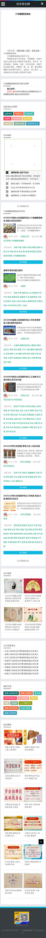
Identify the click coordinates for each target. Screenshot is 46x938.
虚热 (24, 415)
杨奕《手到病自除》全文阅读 (28, 183)
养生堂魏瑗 (23, 698)
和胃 (19, 305)
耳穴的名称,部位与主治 (25, 187)
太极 (28, 349)
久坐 (16, 354)
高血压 (30, 525)
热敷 (32, 354)
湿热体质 (27, 118)
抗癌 (16, 415)
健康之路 (25, 339)
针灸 (20, 473)
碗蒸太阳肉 (36, 251)
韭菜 (21, 410)
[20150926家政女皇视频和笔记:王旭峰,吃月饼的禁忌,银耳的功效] (9, 387)
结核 (36, 410)
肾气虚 (40, 534)
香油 (12, 251)
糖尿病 (24, 525)
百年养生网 (23, 4)
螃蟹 (28, 419)
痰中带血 (9, 431)
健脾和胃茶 (32, 301)
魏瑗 (6, 703)
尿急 (30, 529)
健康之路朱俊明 (11, 708)
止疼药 (10, 358)
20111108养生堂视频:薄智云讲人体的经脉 (21, 446)
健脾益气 (23, 297)
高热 (32, 419)
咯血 (17, 410)
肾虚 (15, 473)
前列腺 (10, 538)
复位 (29, 358)
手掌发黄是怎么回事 (28, 191)
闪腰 (36, 349)
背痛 (7, 354)
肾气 (19, 542)
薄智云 (25, 473)
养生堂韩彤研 (10, 698)
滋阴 (16, 419)
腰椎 (20, 354)
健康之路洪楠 (10, 713)
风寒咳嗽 (30, 415)
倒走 (15, 349)
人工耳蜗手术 (25, 703)
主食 (25, 410)
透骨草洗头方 (32, 123)
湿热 (7, 419)
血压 (13, 529)
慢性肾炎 (17, 525)
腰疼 (19, 349)
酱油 (30, 247)
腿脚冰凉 (19, 481)
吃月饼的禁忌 (16, 400)
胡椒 (38, 247)
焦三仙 (29, 293)
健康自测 (15, 191)
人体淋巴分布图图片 (28, 195)
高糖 (36, 423)
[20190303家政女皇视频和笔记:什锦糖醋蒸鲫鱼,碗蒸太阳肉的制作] (9, 228)
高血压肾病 (28, 534)
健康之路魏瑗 (26, 693)
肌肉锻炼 (17, 358)
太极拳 (16, 345)
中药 (5, 297)
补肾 (35, 525)
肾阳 (30, 542)
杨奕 (13, 183)
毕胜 (37, 354)
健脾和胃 (15, 297)
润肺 (12, 415)
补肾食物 (33, 538)
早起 (35, 427)
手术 (24, 349)
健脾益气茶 (36, 293)
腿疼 (12, 354)
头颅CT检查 (25, 708)
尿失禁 (35, 529)
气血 (13, 481)
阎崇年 (8, 301)
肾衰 (11, 534)
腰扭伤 (34, 345)
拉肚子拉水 (24, 172)
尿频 (22, 529)
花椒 (15, 247)
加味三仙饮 (16, 301)
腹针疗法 (13, 477)
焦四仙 (24, 301)
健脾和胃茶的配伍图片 (13, 270)
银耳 (20, 419)
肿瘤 (5, 410)
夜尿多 (6, 534)
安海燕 (37, 542)
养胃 (20, 293)
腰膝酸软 (31, 473)
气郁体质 (17, 118)
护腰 (33, 358)
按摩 (24, 354)
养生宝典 (35, 51)
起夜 (35, 534)
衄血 (12, 419)
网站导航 (21, 51)
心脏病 (38, 406)
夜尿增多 (21, 538)
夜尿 (40, 529)
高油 (31, 423)
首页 (28, 51)
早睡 (31, 427)
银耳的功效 (24, 423)
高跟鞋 (24, 358)
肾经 (7, 477)
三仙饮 (24, 305)
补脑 (13, 423)
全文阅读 (23, 262)
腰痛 (32, 349)
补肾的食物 (12, 542)
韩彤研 (34, 698)
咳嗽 (33, 406)
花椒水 (25, 247)
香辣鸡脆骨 (8, 256)
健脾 (23, 286)
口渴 (37, 419)
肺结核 (28, 406)
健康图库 (15, 195)
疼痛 (11, 349)
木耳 (7, 251)
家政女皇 (25, 236)
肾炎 (18, 529)
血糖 (5, 538)
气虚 (26, 529)
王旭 (20, 415)
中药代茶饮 (12, 305)
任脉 (38, 473)
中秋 (7, 427)
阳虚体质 (8, 123)
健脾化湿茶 (19, 123)
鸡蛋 (20, 247)
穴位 (13, 187)
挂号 (39, 538)
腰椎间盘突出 (25, 345)
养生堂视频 (25, 462)
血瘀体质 (8, 114)
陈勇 (9, 297)
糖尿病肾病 (18, 534)
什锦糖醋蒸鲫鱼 (17, 241)
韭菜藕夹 (25, 427)
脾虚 (15, 293)
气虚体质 (18, 114)
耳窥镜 (14, 703)
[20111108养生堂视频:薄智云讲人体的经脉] (9, 453)
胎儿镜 (37, 693)
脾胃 (32, 410)
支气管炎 (11, 410)
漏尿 (5, 542)
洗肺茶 (7, 118)
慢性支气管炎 (19, 406)
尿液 (23, 542)
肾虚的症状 (32, 477)
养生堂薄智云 (8, 466)
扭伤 (28, 354)
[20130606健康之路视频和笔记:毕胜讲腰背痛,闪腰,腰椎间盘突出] (9, 330)
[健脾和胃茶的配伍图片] (9, 278)
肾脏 (15, 538)
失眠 (5, 529)
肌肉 (9, 362)
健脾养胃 (33, 297)
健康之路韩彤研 (11, 693)
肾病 (9, 529)
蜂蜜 (34, 247)
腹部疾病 (15, 172)
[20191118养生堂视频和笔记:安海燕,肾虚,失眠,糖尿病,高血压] (9, 506)
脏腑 (19, 477)
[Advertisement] (23, 33)
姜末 (20, 251)
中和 (18, 423)
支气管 (8, 423)
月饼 (24, 419)
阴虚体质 (29, 114)
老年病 (24, 477)
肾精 (27, 538)
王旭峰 (37, 415)
